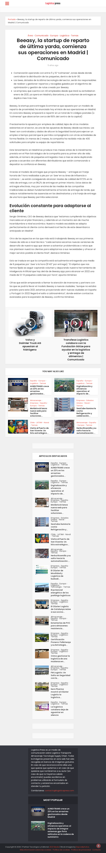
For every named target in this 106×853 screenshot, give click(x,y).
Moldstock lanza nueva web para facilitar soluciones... (38, 412)
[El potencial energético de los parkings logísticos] (43, 587)
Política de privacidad (81, 849)
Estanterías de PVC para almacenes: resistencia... (60, 626)
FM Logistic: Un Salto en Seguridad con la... (60, 675)
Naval (87, 403)
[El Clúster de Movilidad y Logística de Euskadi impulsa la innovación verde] (43, 570)
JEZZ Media (54, 847)
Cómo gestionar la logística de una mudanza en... (60, 659)
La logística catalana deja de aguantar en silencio (59, 710)
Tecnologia (56, 587)
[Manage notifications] (98, 846)
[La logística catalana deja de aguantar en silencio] (43, 706)
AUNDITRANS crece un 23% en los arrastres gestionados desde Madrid (58, 812)
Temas (74, 35)
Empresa (34, 403)
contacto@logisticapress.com (59, 790)
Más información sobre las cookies (35, 849)
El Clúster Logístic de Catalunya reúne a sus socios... (61, 609)
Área (30, 35)
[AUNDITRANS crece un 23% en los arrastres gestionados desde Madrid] (43, 467)
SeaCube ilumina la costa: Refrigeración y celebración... (86, 412)
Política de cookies (61, 849)
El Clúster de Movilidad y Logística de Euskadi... (57, 574)
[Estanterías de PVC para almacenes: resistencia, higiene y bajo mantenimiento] (43, 620)
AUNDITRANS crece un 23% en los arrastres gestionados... (39, 390)
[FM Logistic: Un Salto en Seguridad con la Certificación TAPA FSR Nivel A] (43, 670)
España (33, 380)
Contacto (96, 849)
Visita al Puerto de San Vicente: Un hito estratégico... (39, 430)
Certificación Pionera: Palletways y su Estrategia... (61, 642)
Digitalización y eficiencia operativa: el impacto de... (84, 390)
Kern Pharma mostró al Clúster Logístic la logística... (60, 693)
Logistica (64, 35)
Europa (54, 35)
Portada (12, 19)
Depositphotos (82, 847)
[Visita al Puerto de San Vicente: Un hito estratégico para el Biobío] (43, 538)
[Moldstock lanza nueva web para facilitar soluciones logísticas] (43, 502)
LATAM (39, 422)
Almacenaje (35, 400)
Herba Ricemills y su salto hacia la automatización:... (86, 430)
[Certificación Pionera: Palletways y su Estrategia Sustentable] (43, 637)
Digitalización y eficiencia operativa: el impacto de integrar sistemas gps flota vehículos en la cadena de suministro (61, 830)
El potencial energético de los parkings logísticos (60, 593)
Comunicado (41, 35)
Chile (32, 422)
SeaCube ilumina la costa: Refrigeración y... (60, 527)
